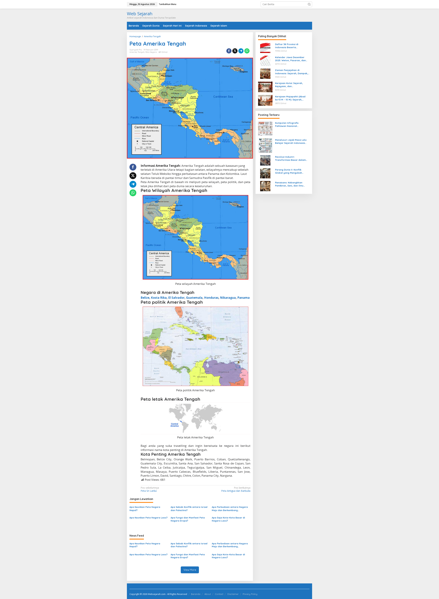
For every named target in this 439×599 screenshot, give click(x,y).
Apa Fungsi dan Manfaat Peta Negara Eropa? (188, 519)
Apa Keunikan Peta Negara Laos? (148, 517)
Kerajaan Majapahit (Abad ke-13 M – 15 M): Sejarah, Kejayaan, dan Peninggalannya (290, 98)
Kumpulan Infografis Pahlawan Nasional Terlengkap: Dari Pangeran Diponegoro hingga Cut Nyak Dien (291, 125)
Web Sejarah (139, 13)
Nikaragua (228, 298)
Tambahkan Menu (167, 4)
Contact (219, 594)
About (207, 594)
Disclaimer (233, 594)
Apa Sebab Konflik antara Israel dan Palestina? (189, 508)
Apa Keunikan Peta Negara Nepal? (144, 508)
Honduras (211, 298)
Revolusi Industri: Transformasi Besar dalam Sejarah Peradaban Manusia (291, 158)
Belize (145, 298)
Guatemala (194, 298)
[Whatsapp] (247, 50)
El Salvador (176, 298)
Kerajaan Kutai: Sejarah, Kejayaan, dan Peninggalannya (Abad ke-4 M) (291, 85)
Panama (243, 298)
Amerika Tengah (137, 52)
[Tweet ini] (235, 50)
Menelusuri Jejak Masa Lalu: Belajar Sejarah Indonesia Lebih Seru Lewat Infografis (291, 141)
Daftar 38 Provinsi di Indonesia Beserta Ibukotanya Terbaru (286, 46)
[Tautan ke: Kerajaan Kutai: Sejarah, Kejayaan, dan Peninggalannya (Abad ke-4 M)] (265, 86)
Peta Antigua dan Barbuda (235, 489)
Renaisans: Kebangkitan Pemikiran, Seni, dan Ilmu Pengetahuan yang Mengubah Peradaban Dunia (292, 184)
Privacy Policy (250, 594)
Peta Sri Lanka (150, 489)
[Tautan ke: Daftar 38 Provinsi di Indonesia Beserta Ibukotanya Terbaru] (265, 47)
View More (189, 569)
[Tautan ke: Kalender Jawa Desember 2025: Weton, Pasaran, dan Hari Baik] (265, 60)
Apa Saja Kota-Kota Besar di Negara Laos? (228, 519)
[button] (309, 4)
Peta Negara (151, 52)
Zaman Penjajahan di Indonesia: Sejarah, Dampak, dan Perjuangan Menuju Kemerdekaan (291, 72)
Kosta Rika (159, 298)
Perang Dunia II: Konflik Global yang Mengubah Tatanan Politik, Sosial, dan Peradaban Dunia (290, 171)
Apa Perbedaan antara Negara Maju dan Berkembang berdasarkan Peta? (230, 509)
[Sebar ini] (229, 50)
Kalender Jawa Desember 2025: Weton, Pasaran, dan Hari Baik (290, 59)
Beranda (195, 594)
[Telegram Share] (241, 50)
